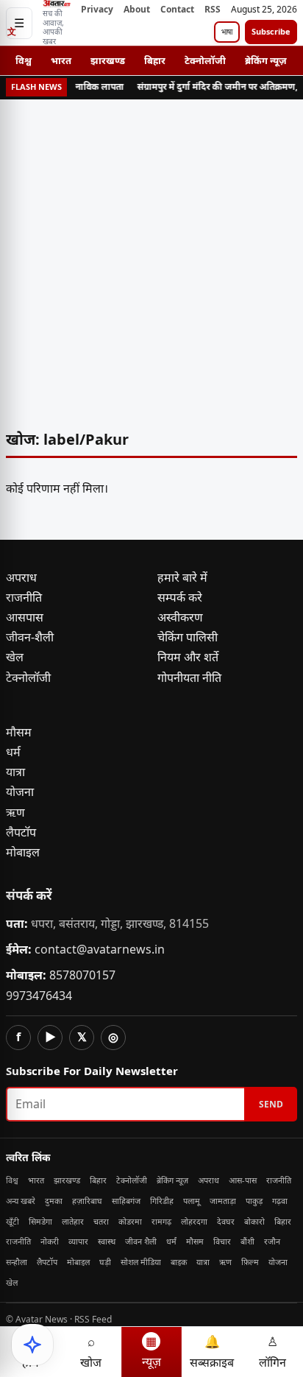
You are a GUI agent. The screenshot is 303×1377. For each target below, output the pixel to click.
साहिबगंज (126, 1200)
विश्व (23, 60)
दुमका (54, 1200)
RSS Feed (93, 1319)
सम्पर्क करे (179, 597)
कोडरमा (130, 1221)
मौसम (19, 732)
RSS (212, 9)
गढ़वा (280, 1200)
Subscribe (271, 31)
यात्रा (15, 772)
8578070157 (82, 975)
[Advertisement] (151, 261)
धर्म (13, 752)
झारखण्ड (107, 60)
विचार (222, 1241)
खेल (15, 657)
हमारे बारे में (182, 577)
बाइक (179, 1261)
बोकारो (254, 1221)
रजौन (272, 1241)
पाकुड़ (254, 1200)
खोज (90, 1351)
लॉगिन (272, 1351)
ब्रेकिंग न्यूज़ (266, 60)
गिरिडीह (162, 1200)
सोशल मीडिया (141, 1261)
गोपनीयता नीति (189, 677)
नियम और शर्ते (187, 657)
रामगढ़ (161, 1221)
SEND (271, 1104)
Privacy (97, 9)
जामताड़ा (223, 1200)
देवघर (226, 1221)
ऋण (15, 812)
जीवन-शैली (30, 637)
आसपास (24, 617)
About (137, 9)
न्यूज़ (151, 1351)
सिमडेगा (40, 1221)
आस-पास (243, 1180)
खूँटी (12, 1221)
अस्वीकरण (180, 617)
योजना (20, 791)
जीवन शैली (141, 1241)
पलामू (191, 1200)
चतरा (101, 1221)
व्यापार (78, 1241)
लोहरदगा (194, 1221)
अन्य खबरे (20, 1200)
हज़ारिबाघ (87, 1200)
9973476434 (39, 995)
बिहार (154, 60)
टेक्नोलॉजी (205, 60)
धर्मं (171, 1241)
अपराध (21, 577)
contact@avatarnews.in (100, 949)
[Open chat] (32, 1344)
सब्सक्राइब (212, 1351)
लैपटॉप (21, 832)
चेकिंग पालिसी (187, 637)
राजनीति (24, 597)
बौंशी (247, 1241)
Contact (177, 9)
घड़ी (105, 1261)
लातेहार (73, 1221)
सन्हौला (16, 1261)
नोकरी (49, 1241)
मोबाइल (23, 852)
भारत (61, 60)
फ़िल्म (250, 1261)
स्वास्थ (106, 1241)
